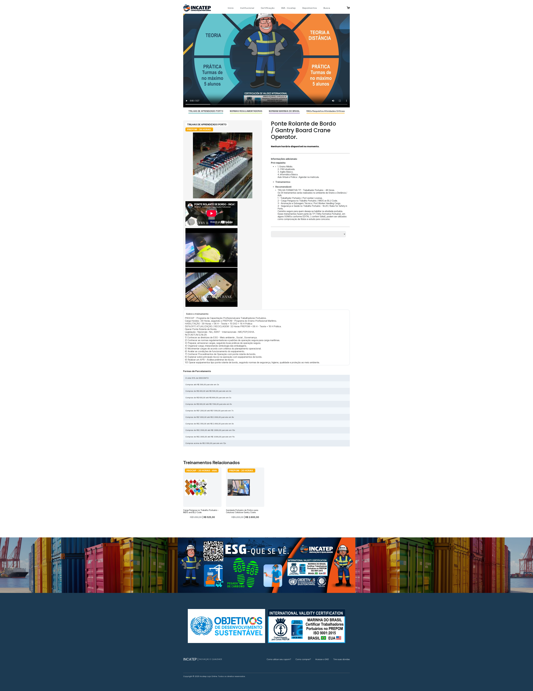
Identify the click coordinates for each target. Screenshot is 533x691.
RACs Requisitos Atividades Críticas (325, 111)
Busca (326, 8)
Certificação (268, 8)
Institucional (247, 8)
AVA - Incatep (288, 8)
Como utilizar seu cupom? (279, 659)
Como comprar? (303, 659)
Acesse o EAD (322, 659)
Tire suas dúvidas (341, 659)
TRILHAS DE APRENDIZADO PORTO (205, 111)
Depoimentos (309, 8)
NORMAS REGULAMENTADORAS (246, 111)
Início (231, 8)
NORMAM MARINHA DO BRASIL (284, 111)
